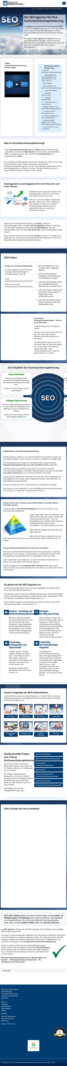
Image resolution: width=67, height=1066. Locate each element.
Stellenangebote (6, 1008)
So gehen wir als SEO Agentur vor (48, 112)
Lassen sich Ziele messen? (43, 781)
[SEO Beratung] (26, 711)
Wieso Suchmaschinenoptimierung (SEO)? (48, 759)
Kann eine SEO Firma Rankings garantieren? (48, 785)
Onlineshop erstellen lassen (9, 989)
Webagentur (40, 8)
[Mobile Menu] (64, 3)
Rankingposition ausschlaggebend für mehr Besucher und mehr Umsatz (49, 78)
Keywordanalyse (51, 90)
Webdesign (4, 998)
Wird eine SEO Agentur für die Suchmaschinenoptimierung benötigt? (47, 775)
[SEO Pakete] (11, 729)
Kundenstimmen (6, 1006)
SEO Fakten (47, 83)
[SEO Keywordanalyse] (11, 711)
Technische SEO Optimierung (49, 103)
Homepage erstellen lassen (9, 994)
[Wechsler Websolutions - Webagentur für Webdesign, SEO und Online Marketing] (14, 3)
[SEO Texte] (56, 728)
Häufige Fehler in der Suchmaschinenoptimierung (50, 108)
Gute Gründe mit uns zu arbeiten (49, 128)
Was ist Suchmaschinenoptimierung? (50, 71)
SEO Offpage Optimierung (16, 417)
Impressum (49, 1062)
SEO (58, 819)
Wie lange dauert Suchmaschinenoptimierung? (44, 764)
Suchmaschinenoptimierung (9, 996)
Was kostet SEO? (41, 770)
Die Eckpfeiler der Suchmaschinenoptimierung (50, 87)
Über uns (4, 1002)
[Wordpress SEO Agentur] (26, 728)
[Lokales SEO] (56, 711)
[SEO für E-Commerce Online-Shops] (41, 729)
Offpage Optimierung (46, 99)
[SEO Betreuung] (41, 711)
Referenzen (4, 1004)
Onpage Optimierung (46, 94)
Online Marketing (6, 991)
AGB (53, 1062)
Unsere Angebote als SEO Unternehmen (49, 117)
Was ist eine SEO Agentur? (43, 754)
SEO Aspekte (7, 971)
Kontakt (3, 1010)
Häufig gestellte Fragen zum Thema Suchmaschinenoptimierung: (50, 122)
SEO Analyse (16, 390)
